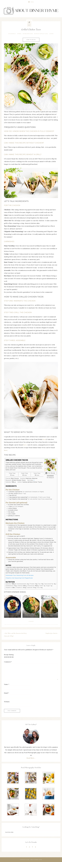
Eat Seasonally (12, 33)
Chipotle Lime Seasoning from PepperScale (19, 578)
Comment (8, 662)
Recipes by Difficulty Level (41, 33)
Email (6, 693)
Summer (51, 33)
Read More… (31, 758)
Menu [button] (32, 1)
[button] (47, 476)
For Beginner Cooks (28, 33)
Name (6, 684)
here (44, 439)
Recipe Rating (9, 655)
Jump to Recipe (31, 39)
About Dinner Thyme (31, 11)
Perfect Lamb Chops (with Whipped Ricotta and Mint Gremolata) (49, 613)
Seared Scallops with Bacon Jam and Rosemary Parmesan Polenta (12, 613)
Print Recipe (51, 473)
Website (7, 702)
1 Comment (31, 621)
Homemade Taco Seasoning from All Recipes (20, 575)
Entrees (19, 33)
